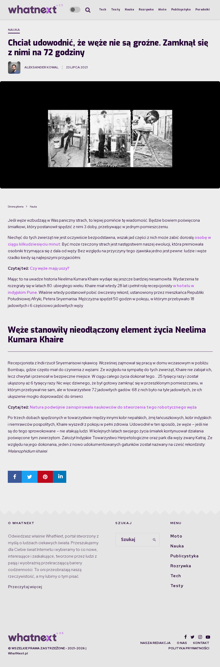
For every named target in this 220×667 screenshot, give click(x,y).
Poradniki (202, 10)
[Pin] (45, 477)
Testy (115, 10)
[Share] (15, 477)
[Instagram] (200, 637)
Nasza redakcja (155, 643)
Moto (162, 10)
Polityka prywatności (188, 648)
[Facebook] (185, 637)
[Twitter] (192, 637)
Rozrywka (146, 10)
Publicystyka (180, 10)
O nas (182, 643)
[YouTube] (208, 637)
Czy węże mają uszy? (49, 268)
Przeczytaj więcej (25, 587)
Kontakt (201, 643)
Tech (102, 10)
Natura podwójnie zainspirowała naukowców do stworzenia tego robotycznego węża (113, 407)
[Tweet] (30, 477)
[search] (154, 539)
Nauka (129, 10)
